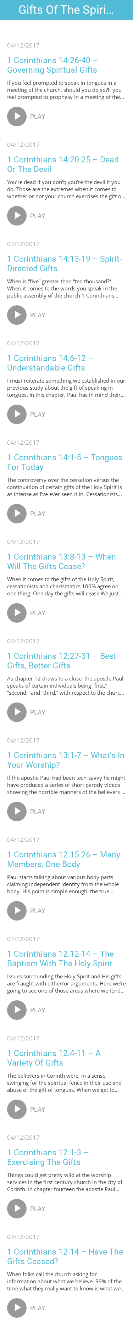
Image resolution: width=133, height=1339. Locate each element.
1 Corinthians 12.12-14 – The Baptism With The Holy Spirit (60, 958)
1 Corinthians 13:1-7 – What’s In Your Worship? (65, 760)
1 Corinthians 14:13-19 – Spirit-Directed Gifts (64, 263)
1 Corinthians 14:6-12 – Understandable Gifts (50, 363)
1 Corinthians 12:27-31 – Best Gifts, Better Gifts (61, 661)
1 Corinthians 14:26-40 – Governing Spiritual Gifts (52, 65)
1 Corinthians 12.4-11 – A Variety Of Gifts (54, 1058)
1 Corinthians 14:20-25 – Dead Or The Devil (63, 164)
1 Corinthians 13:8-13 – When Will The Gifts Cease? (61, 561)
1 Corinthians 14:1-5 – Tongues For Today (64, 462)
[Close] (10, 10)
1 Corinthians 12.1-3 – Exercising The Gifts (48, 1157)
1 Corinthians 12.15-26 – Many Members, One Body (63, 859)
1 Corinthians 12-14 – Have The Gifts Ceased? (65, 1256)
